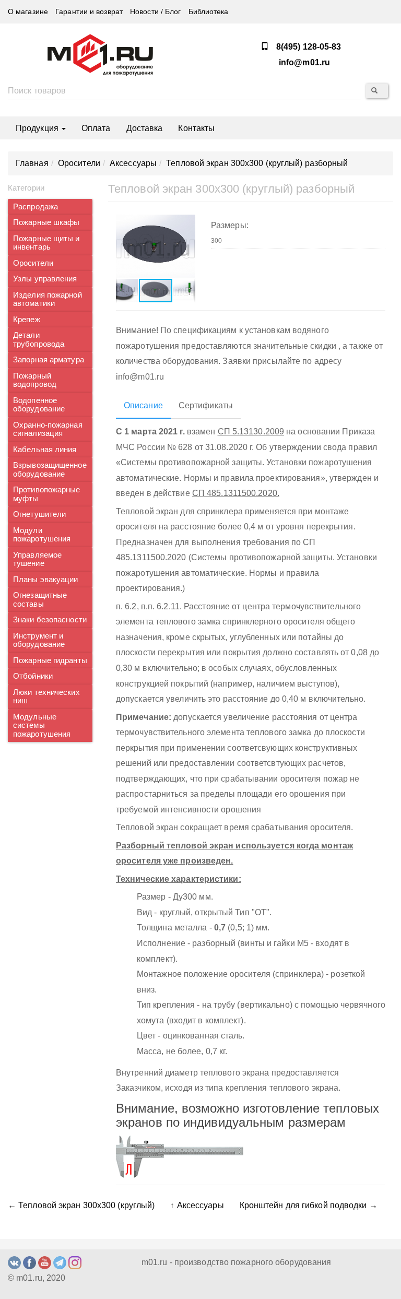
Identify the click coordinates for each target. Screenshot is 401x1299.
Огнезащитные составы (40, 599)
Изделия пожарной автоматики (47, 299)
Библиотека (208, 12)
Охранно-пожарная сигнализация (47, 429)
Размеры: (230, 225)
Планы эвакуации (45, 579)
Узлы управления (45, 279)
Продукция (38, 128)
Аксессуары (200, 1205)
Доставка (144, 128)
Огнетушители (39, 514)
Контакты (196, 128)
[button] (186, 223)
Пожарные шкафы (46, 222)
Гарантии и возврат (89, 12)
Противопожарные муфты (46, 494)
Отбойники (33, 676)
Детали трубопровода (38, 339)
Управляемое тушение (37, 559)
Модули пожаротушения (41, 535)
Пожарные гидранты (50, 660)
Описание (143, 405)
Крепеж (26, 319)
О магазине (28, 12)
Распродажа (35, 207)
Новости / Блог (155, 12)
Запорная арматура (48, 360)
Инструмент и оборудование (39, 640)
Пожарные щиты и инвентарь (46, 243)
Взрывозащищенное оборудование (50, 469)
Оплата (96, 128)
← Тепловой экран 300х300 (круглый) (81, 1205)
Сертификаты (206, 405)
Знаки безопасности (50, 620)
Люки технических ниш (46, 696)
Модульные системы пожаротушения (41, 725)
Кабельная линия (45, 449)
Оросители (33, 263)
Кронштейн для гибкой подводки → (309, 1205)
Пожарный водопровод (34, 380)
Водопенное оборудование (39, 405)
